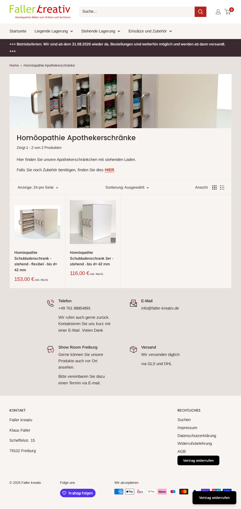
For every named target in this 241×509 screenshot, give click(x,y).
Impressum (187, 427)
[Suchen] (200, 12)
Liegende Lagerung (51, 31)
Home (14, 65)
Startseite (17, 31)
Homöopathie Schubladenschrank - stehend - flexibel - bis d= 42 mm (35, 261)
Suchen (184, 420)
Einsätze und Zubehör (148, 31)
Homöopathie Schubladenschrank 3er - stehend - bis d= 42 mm (91, 258)
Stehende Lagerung (98, 31)
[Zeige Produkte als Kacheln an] (214, 187)
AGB (181, 451)
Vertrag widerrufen (198, 460)
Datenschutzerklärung (196, 435)
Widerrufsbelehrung (194, 443)
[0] (228, 12)
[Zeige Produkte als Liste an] (222, 187)
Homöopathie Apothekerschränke (49, 65)
